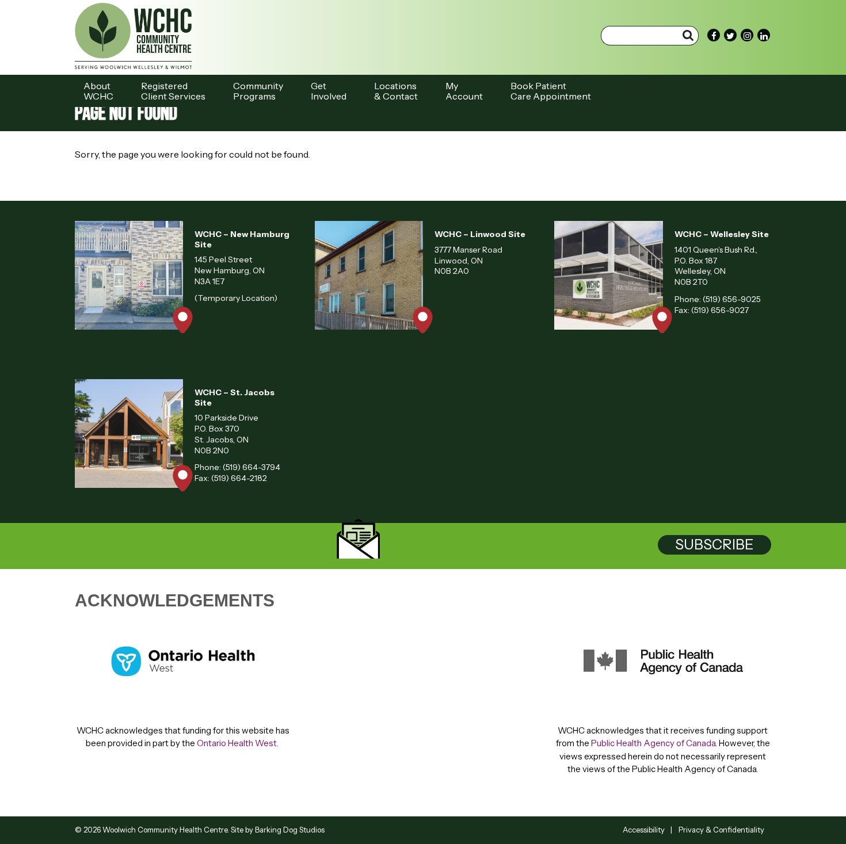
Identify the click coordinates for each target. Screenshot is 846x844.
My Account (464, 91)
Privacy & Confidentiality (721, 829)
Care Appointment (550, 91)
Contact (396, 91)
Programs (258, 91)
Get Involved (328, 91)
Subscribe (714, 544)
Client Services (173, 91)
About (98, 91)
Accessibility (644, 829)
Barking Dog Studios (290, 829)
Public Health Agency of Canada (653, 743)
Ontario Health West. (238, 743)
